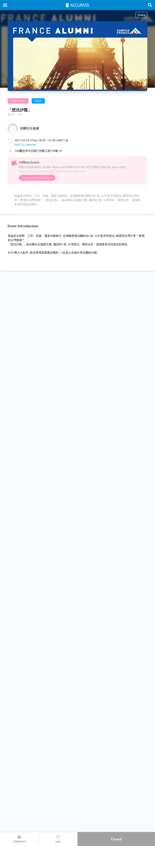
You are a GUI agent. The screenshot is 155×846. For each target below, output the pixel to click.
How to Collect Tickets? (37, 178)
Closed (116, 839)
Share (141, 15)
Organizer (19, 841)
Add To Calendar (25, 144)
